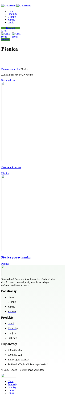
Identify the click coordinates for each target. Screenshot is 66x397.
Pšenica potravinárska (16, 257)
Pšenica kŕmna (11, 167)
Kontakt (10, 28)
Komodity (15, 69)
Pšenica (5, 173)
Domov (5, 69)
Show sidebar (8, 80)
